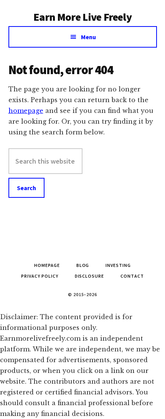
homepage (25, 110)
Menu (88, 37)
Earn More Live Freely (82, 17)
